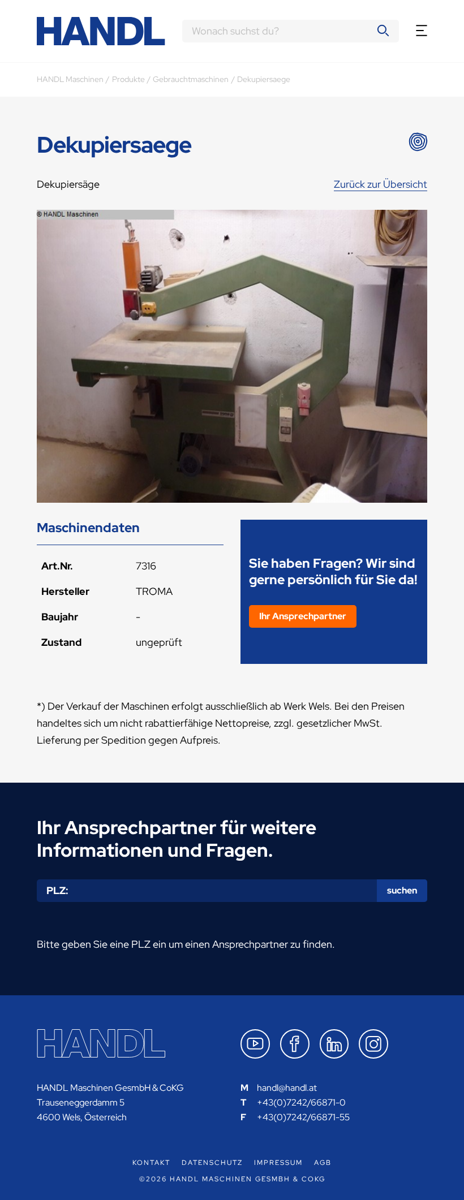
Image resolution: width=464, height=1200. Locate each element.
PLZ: (57, 890)
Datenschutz (212, 1162)
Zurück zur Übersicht (380, 184)
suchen (402, 890)
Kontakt (151, 1162)
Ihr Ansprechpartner (302, 616)
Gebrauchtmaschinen (191, 79)
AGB (323, 1162)
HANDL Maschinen (70, 79)
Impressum (278, 1162)
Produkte (128, 79)
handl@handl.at (287, 1088)
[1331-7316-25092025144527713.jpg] (232, 356)
